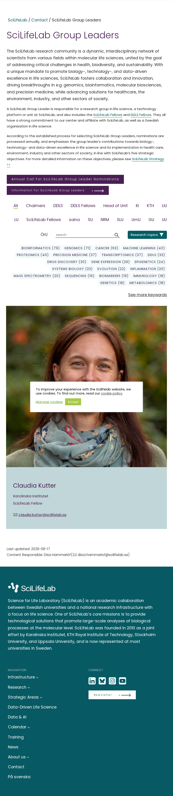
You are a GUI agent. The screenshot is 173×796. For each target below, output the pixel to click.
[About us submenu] (28, 757)
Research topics (144, 234)
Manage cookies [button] (49, 402)
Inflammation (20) (147, 269)
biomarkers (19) (114, 276)
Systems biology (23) (72, 269)
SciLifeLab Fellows (107, 114)
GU (151, 219)
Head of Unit (115, 205)
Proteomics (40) (33, 255)
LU (16, 219)
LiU (164, 205)
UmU (136, 219)
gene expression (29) (110, 262)
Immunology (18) (149, 276)
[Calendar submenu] (28, 727)
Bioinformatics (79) (41, 248)
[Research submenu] (28, 687)
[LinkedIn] (93, 681)
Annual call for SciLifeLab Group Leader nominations (65, 179)
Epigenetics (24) (150, 262)
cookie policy (111, 393)
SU (90, 219)
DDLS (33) (156, 255)
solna (74, 219)
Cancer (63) (107, 248)
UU (164, 219)
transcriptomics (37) (122, 255)
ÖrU (44, 234)
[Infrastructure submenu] (37, 677)
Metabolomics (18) (147, 283)
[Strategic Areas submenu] (41, 697)
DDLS (58, 205)
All (16, 205)
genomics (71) (77, 248)
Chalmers (35, 205)
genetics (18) (112, 283)
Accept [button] (73, 402)
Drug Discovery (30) (66, 262)
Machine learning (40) (144, 248)
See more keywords (147, 295)
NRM (105, 219)
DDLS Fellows (141, 114)
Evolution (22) (112, 269)
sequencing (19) (80, 276)
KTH (150, 205)
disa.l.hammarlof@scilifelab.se (103, 554)
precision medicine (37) (75, 255)
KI (137, 205)
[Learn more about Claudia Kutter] (86, 417)
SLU (120, 219)
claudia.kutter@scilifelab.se (42, 514)
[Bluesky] (103, 681)
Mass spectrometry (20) (37, 276)
